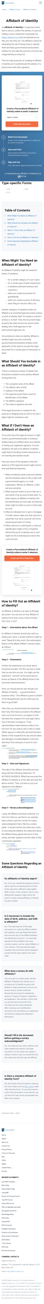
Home (4, 9)
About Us (5, 1142)
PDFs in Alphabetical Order (11, 1207)
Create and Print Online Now (22, 558)
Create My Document (22, 124)
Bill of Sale (5, 1185)
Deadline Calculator (9, 1229)
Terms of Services (8, 1153)
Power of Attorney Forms (11, 1196)
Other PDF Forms (8, 1203)
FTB (8, 189)
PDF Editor (5, 1218)
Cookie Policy (6, 1168)
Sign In (4, 1139)
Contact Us (6, 1146)
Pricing (4, 1171)
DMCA (4, 1164)
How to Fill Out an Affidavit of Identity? (23, 237)
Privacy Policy (7, 1149)
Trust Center (6, 1243)
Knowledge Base (8, 1214)
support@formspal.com (15, 1271)
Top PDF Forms (7, 1200)
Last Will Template (8, 1182)
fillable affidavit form (10, 37)
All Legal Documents (9, 1211)
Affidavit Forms (14, 9)
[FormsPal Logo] (8, 2)
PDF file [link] (23, 176)
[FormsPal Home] (8, 1130)
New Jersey (29, 1086)
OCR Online (6, 1240)
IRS (26, 189)
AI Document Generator (10, 1236)
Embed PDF (6, 1222)
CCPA (4, 1160)
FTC (8, 193)
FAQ (3, 1157)
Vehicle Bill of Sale (8, 1189)
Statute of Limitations (10, 1232)
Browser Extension (8, 1250)
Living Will (5, 1193)
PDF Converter (7, 1225)
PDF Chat (5, 1247)
